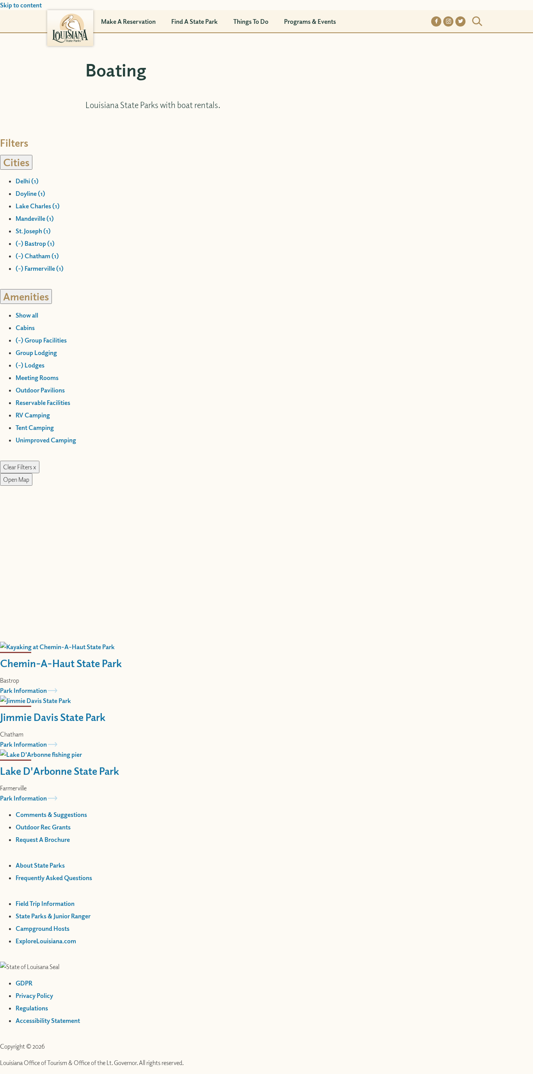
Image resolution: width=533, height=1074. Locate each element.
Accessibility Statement (48, 1020)
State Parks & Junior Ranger (53, 916)
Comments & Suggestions (51, 814)
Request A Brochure (43, 839)
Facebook (436, 21)
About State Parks (40, 865)
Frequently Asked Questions (54, 878)
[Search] (477, 21)
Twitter (460, 21)
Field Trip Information (45, 903)
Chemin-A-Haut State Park (61, 663)
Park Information (23, 690)
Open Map (16, 479)
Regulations (32, 1008)
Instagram (448, 21)
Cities (16, 162)
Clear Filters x (19, 467)
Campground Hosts (42, 928)
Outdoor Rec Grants (43, 827)
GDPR (24, 983)
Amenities (26, 296)
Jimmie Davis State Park (52, 716)
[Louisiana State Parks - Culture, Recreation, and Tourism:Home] (70, 21)
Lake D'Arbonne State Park (59, 770)
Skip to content (21, 5)
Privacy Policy (34, 995)
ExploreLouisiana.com (46, 941)
